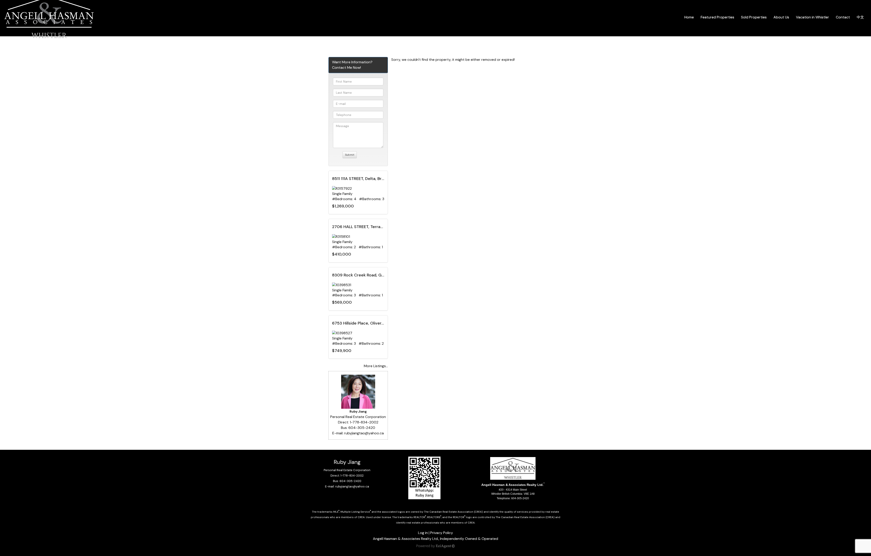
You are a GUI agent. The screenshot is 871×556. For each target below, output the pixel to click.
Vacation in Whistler (812, 17)
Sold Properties (754, 17)
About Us (781, 17)
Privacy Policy (441, 532)
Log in (423, 532)
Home (689, 17)
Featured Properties (717, 17)
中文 (860, 17)
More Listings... (376, 366)
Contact (843, 17)
